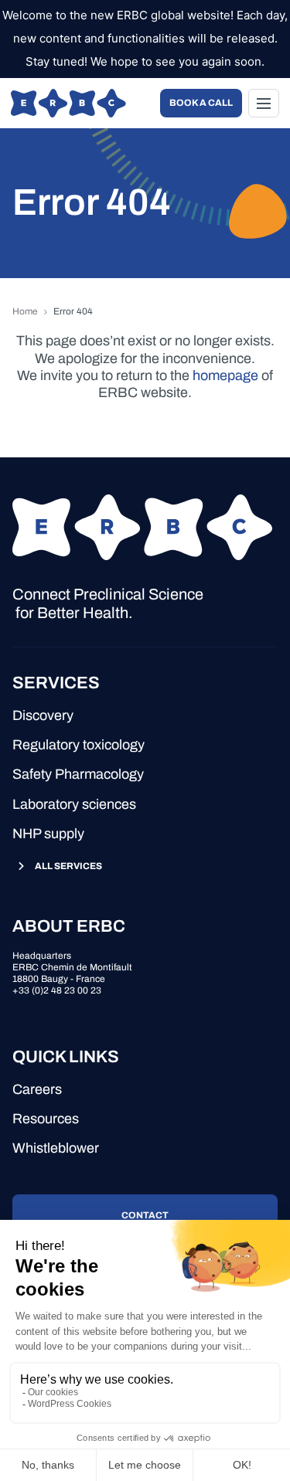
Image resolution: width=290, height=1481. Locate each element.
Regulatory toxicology (78, 744)
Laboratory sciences (74, 804)
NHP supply (48, 833)
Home (25, 311)
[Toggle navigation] (263, 103)
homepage (225, 375)
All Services (68, 866)
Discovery (42, 715)
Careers (37, 1089)
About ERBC (68, 926)
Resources (45, 1118)
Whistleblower (55, 1148)
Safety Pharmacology (78, 774)
